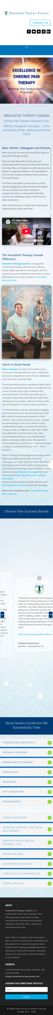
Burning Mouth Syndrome (14, 485)
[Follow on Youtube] (34, 32)
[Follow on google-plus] (49, 32)
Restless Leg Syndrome (24, 475)
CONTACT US (40, 22)
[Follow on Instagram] (44, 32)
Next (50, 615)
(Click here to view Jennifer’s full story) (23, 634)
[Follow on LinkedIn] (39, 32)
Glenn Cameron (10, 369)
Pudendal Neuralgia (27, 472)
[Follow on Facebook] (29, 32)
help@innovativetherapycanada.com (22, 976)
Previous (3, 615)
